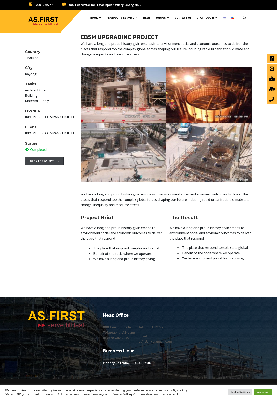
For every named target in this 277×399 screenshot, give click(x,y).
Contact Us (183, 18)
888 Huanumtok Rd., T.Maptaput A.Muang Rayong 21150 (105, 5)
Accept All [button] (263, 392)
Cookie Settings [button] (240, 392)
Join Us (161, 18)
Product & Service (120, 18)
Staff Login (205, 18)
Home (94, 18)
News (147, 18)
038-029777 (44, 5)
